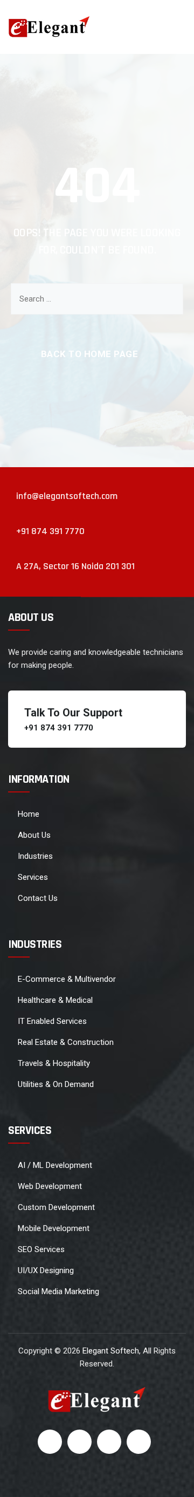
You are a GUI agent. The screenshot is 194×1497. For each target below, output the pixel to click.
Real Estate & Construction (66, 1042)
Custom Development (56, 1207)
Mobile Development (53, 1228)
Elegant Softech (110, 1351)
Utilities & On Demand (56, 1084)
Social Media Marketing (58, 1291)
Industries (35, 856)
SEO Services (41, 1249)
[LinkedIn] (109, 1442)
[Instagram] (139, 1442)
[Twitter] (79, 1442)
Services (33, 877)
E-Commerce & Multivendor (67, 979)
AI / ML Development (55, 1165)
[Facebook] (50, 1442)
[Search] (167, 298)
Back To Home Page (89, 353)
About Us (34, 835)
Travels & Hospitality (54, 1063)
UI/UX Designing (46, 1270)
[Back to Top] (171, 1479)
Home (28, 814)
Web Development (50, 1186)
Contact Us (38, 898)
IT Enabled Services (52, 1021)
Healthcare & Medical (55, 1000)
